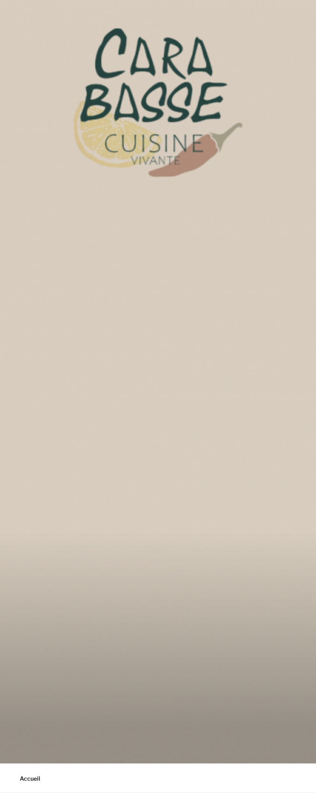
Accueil (30, 778)
